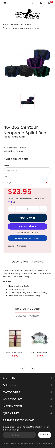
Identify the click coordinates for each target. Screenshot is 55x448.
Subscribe (44, 434)
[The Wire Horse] (27, 14)
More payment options (27, 232)
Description (20, 261)
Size (5, 177)
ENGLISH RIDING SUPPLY (14, 137)
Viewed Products (27, 316)
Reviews (37, 261)
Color (6, 165)
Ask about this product (29, 238)
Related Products (27, 309)
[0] (49, 3)
